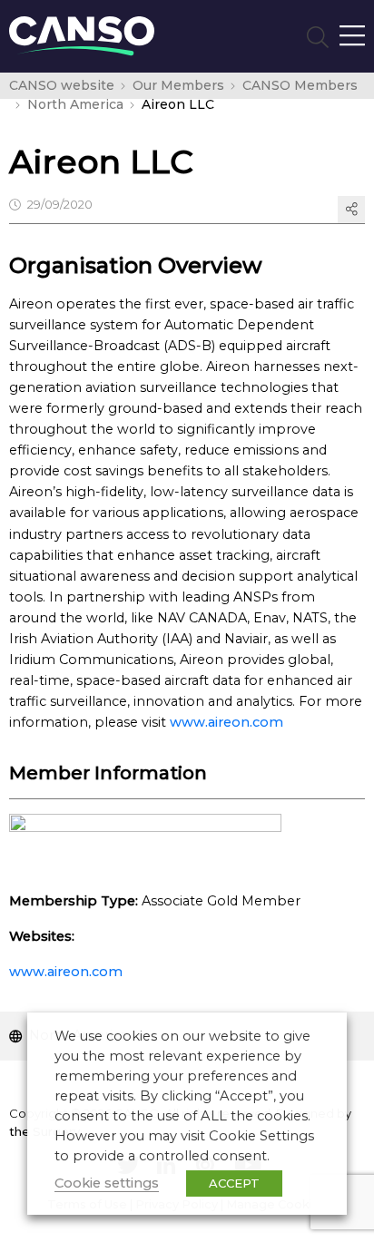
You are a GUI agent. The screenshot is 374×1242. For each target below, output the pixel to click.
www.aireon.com (226, 722)
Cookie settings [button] (106, 1183)
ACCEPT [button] (234, 1183)
